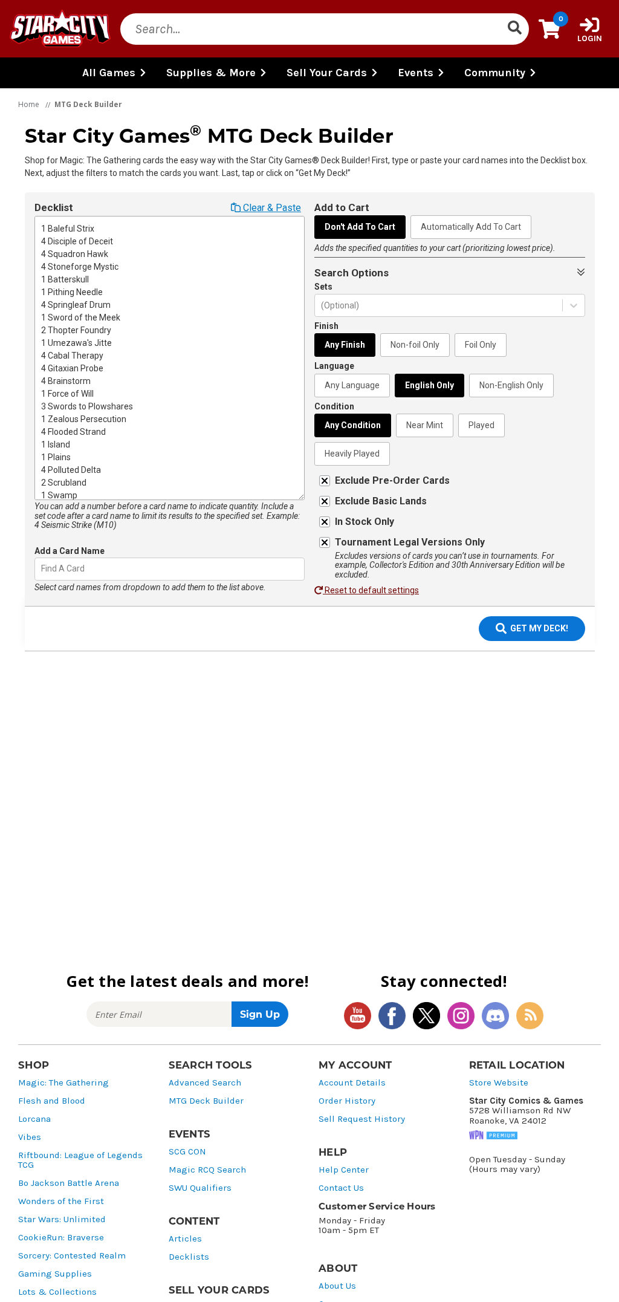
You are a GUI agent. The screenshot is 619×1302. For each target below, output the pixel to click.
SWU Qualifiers (200, 1188)
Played (481, 425)
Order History (347, 1101)
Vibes (29, 1137)
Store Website (498, 1083)
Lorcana (34, 1119)
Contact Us (341, 1188)
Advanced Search (205, 1083)
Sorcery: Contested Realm (72, 1256)
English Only (429, 385)
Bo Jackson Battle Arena (68, 1183)
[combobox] (42, 568)
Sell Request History (362, 1119)
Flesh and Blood (51, 1101)
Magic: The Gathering (63, 1083)
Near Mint (424, 425)
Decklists (189, 1257)
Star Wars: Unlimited (62, 1219)
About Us (337, 1286)
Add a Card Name (69, 551)
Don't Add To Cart (360, 227)
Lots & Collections (57, 1292)
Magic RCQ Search (207, 1170)
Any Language (352, 385)
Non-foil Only (415, 345)
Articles (185, 1239)
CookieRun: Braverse (61, 1237)
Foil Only (480, 345)
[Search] (514, 29)
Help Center (344, 1170)
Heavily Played (352, 453)
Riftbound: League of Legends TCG (80, 1160)
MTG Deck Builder (206, 1101)
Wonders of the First (61, 1201)
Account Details (352, 1083)
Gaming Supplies (55, 1274)
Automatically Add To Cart (471, 227)
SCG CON (187, 1152)
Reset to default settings (371, 590)
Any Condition (353, 425)
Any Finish (345, 345)
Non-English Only (511, 385)
